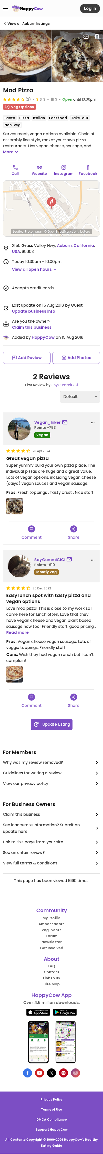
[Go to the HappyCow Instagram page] (75, 1072)
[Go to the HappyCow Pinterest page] (63, 1072)
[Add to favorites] (97, 37)
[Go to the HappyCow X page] (51, 1072)
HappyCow (43, 337)
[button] (51, 203)
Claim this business (32, 327)
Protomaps (33, 231)
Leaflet (18, 231)
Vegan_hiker (47, 422)
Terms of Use (51, 1109)
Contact (52, 972)
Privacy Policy (51, 1099)
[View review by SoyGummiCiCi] (19, 566)
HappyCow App (52, 995)
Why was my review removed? (33, 762)
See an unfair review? (24, 852)
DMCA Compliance (51, 1119)
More (8, 152)
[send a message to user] (66, 423)
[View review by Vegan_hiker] (19, 429)
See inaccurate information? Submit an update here (41, 828)
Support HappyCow (52, 1129)
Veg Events (52, 929)
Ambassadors (51, 923)
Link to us (51, 978)
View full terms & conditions (30, 863)
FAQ (51, 966)
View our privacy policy (25, 783)
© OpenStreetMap (57, 231)
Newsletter (52, 941)
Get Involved (51, 948)
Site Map (52, 984)
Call (15, 173)
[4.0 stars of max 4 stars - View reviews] (13, 99)
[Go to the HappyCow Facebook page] (27, 1072)
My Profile (51, 917)
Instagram (64, 173)
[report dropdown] (93, 423)
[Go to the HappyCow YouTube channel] (39, 1072)
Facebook (88, 173)
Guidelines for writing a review (32, 773)
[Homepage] (27, 8)
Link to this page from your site (33, 842)
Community (51, 910)
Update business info (33, 311)
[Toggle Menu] (5, 8)
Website (39, 173)
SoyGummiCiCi (65, 384)
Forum (52, 935)
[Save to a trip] (86, 37)
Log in (90, 8)
